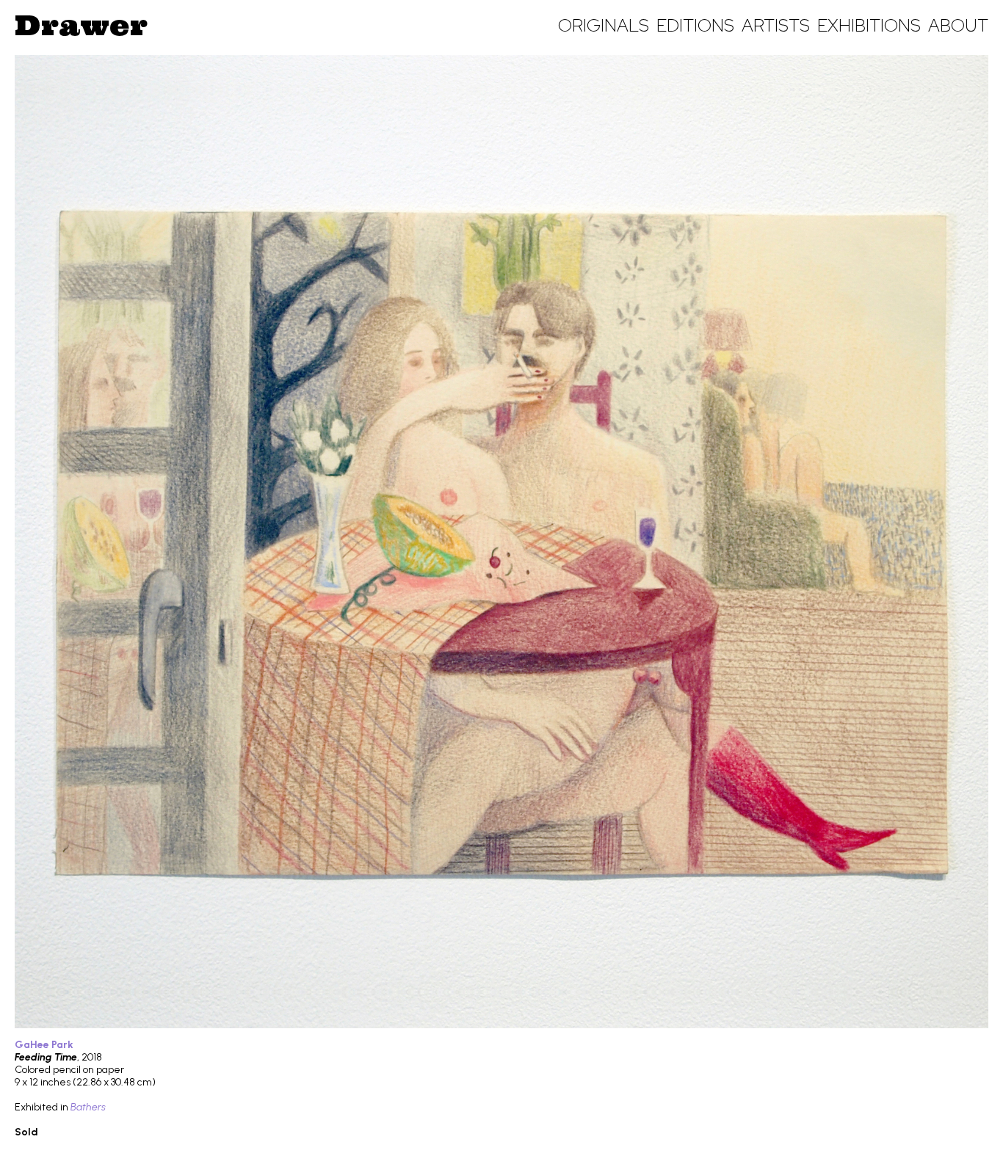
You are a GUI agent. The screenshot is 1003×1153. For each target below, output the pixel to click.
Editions (695, 25)
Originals (603, 25)
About (958, 25)
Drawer (81, 25)
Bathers (88, 1107)
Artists (776, 25)
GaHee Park (44, 1045)
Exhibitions (869, 25)
